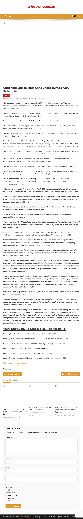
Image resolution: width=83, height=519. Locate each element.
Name (8, 458)
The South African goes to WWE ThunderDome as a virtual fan (15, 411)
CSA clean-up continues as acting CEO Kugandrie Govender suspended (14, 374)
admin (24, 99)
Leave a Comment (37, 99)
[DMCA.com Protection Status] (15, 363)
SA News (43, 517)
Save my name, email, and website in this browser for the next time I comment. (11, 494)
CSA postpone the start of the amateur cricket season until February (67, 409)
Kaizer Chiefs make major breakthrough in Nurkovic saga (71, 374)
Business (52, 517)
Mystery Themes (24, 517)
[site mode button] (74, 16)
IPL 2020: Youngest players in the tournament (40, 408)
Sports (7, 95)
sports (15, 369)
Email (8, 467)
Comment (10, 437)
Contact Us (76, 517)
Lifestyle (66, 517)
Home (36, 517)
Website (9, 476)
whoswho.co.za (41, 6)
